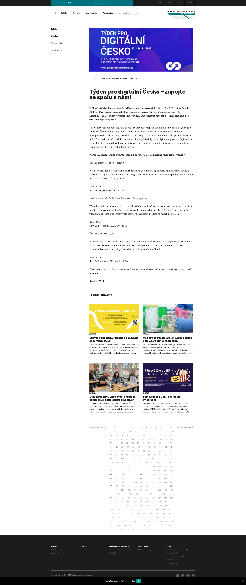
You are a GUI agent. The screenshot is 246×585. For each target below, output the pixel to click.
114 (129, 463)
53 (116, 443)
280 (160, 521)
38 (165, 435)
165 (171, 478)
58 (144, 443)
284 (118, 525)
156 (116, 478)
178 (117, 486)
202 (131, 494)
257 (144, 513)
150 (147, 474)
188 (110, 490)
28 (111, 435)
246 (138, 510)
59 (149, 443)
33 (138, 435)
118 (152, 463)
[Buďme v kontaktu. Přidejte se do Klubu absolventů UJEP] (114, 318)
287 (138, 525)
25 (162, 431)
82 (144, 451)
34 (144, 435)
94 (144, 455)
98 (166, 455)
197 (165, 490)
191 (128, 490)
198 (172, 490)
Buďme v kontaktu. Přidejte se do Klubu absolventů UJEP (114, 339)
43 (127, 439)
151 (154, 474)
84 (155, 451)
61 (160, 443)
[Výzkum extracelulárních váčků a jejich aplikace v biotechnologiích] (168, 318)
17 (119, 431)
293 (121, 529)
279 (153, 521)
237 (147, 506)
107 (153, 459)
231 (109, 506)
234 (128, 506)
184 (153, 486)
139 (147, 470)
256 (137, 513)
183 (147, 486)
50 (166, 439)
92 (133, 455)
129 (153, 467)
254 (125, 513)
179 (123, 486)
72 (155, 447)
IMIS (180, 3)
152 (159, 474)
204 (144, 494)
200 (118, 494)
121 (170, 463)
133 (110, 470)
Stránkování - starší (185, 427)
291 (163, 525)
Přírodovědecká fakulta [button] (63, 3)
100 (110, 459)
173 (153, 482)
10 (151, 427)
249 (157, 510)
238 (153, 506)
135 (123, 470)
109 (166, 459)
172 (147, 482)
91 (127, 455)
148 (135, 474)
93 (138, 455)
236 (141, 506)
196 (159, 490)
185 (159, 486)
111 (112, 463)
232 (115, 506)
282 (172, 521)
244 (125, 510)
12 (161, 427)
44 (133, 439)
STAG (170, 3)
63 (171, 443)
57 (138, 443)
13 (166, 427)
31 (127, 435)
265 (131, 517)
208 (169, 494)
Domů (94, 78)
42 (122, 439)
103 (128, 459)
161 (147, 478)
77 (117, 451)
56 (133, 443)
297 (147, 529)
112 (117, 463)
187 (171, 486)
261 (169, 513)
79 (128, 451)
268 (151, 517)
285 (125, 525)
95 (149, 455)
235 (134, 506)
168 (123, 482)
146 (123, 474)
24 (157, 431)
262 (112, 517)
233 (122, 506)
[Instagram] (182, 575)
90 (122, 455)
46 (144, 439)
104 (135, 459)
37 (160, 435)
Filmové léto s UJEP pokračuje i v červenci (161, 398)
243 (118, 510)
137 (135, 470)
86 (165, 451)
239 (159, 506)
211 (123, 498)
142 (165, 470)
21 (140, 431)
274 (122, 521)
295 (134, 529)
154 (171, 474)
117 (147, 463)
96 (155, 455)
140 (153, 470)
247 (144, 510)
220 (109, 502)
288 (144, 525)
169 (129, 482)
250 (163, 510)
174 (159, 482)
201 (125, 494)
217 (159, 498)
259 (156, 513)
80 (133, 451)
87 (171, 451)
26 (167, 431)
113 (123, 463)
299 (160, 529)
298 (154, 529)
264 (125, 517)
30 (122, 435)
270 (163, 517)
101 (116, 459)
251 (170, 510)
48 (155, 439)
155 (110, 478)
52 (111, 443)
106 (147, 459)
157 (122, 478)
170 (135, 482)
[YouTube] (193, 575)
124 (123, 467)
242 (112, 510)
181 (135, 486)
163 (159, 478)
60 (155, 443)
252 (112, 513)
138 (141, 470)
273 (116, 521)
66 (122, 447)
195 (153, 490)
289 (150, 525)
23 (151, 431)
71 (150, 447)
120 (164, 463)
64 (111, 447)
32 (133, 435)
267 (144, 517)
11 (156, 427)
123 (117, 467)
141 (159, 470)
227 (153, 502)
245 (131, 510)
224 (134, 502)
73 (160, 447)
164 (165, 478)
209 (110, 498)
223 (128, 502)
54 (122, 443)
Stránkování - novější (97, 427)
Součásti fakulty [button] (101, 3)
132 (171, 467)
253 (118, 513)
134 (116, 470)
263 (118, 517)
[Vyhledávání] (138, 13)
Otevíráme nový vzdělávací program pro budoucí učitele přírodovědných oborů (112, 399)
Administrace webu (58, 575)
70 (144, 447)
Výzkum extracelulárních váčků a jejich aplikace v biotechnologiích (167, 339)
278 (147, 521)
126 (135, 467)
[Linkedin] (188, 575)
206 (157, 494)
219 (171, 498)
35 (149, 435)
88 (111, 455)
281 (166, 521)
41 (116, 439)
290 (157, 525)
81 (138, 451)
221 (116, 502)
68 (133, 447)
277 (141, 521)
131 (165, 467)
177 (111, 486)
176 (171, 482)
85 (160, 451)
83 (149, 451)
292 (169, 525)
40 (111, 439)
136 (129, 470)
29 (117, 435)
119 (158, 463)
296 (141, 529)
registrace (180, 269)
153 (165, 474)
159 (135, 478)
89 (116, 455)
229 (166, 502)
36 (155, 435)
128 (147, 467)
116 (141, 463)
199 (112, 494)
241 (172, 506)
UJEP (189, 3)
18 (124, 431)
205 (150, 494)
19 (130, 431)
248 (151, 510)
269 (157, 517)
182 (141, 486)
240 (166, 506)
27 (173, 431)
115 (135, 463)
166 (110, 482)
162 (153, 478)
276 (135, 521)
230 (172, 502)
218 (165, 498)
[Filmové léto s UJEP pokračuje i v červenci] (168, 377)
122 (111, 467)
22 (146, 431)
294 (128, 529)
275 (128, 521)
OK (139, 581)
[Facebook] (177, 575)
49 (161, 439)
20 (135, 431)
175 (165, 482)
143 (171, 470)
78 (122, 451)
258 (150, 513)
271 (170, 517)
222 (122, 502)
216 (153, 498)
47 (150, 439)
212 (129, 498)
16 (114, 431)
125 (129, 467)
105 (141, 459)
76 (111, 451)
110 (172, 459)
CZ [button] (160, 3)
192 (134, 490)
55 (127, 443)
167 (117, 482)
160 (141, 478)
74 (166, 447)
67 (128, 447)
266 (138, 517)
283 (112, 525)
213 (135, 498)
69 (139, 447)
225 (141, 502)
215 (147, 498)
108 (159, 459)
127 (141, 467)
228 (159, 502)
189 (116, 490)
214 (141, 498)
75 (171, 447)
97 (160, 455)
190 (122, 490)
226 (147, 502)
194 (147, 490)
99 (171, 455)
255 (131, 513)
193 (141, 490)
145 (116, 474)
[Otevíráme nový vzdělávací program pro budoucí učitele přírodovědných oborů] (114, 377)
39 (171, 435)
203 (137, 494)
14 (171, 427)
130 (159, 467)
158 (128, 478)
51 (171, 439)
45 (138, 439)
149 (141, 474)
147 (129, 474)
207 (163, 494)
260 (163, 513)
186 (165, 486)
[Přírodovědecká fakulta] (55, 13)
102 (122, 459)
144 (110, 474)
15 (109, 431)
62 (165, 443)
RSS (69, 575)
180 (129, 486)
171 (141, 482)
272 (109, 521)
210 (117, 498)
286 (131, 525)
